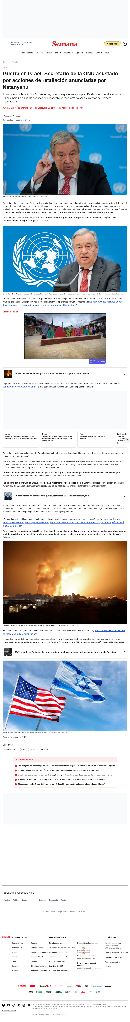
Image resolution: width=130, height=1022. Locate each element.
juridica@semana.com (86, 958)
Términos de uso (56, 943)
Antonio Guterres (36, 749)
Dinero (15, 952)
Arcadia (15, 957)
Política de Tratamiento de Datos (62, 948)
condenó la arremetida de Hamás (20, 386)
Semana (6, 62)
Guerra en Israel (10, 749)
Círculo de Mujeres (38, 966)
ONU (23, 749)
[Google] (3, 1005)
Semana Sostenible (39, 971)
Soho (14, 961)
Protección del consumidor (88, 943)
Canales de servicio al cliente (116, 953)
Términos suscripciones (58, 952)
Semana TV (17, 948)
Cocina (34, 961)
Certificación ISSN (56, 966)
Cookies (108, 966)
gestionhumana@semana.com (89, 968)
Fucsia (15, 966)
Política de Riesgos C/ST (59, 957)
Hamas (50, 749)
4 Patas (15, 971)
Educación (35, 943)
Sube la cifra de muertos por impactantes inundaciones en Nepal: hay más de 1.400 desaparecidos (57, 439)
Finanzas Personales (39, 952)
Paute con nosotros (112, 962)
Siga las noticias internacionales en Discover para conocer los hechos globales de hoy (44, 108)
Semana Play (17, 943)
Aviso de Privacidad (11, 1011)
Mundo (15, 62)
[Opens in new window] (8, 1005)
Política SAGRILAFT (57, 961)
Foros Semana (37, 948)
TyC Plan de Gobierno (58, 971)
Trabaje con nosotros (113, 957)
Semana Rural (37, 957)
